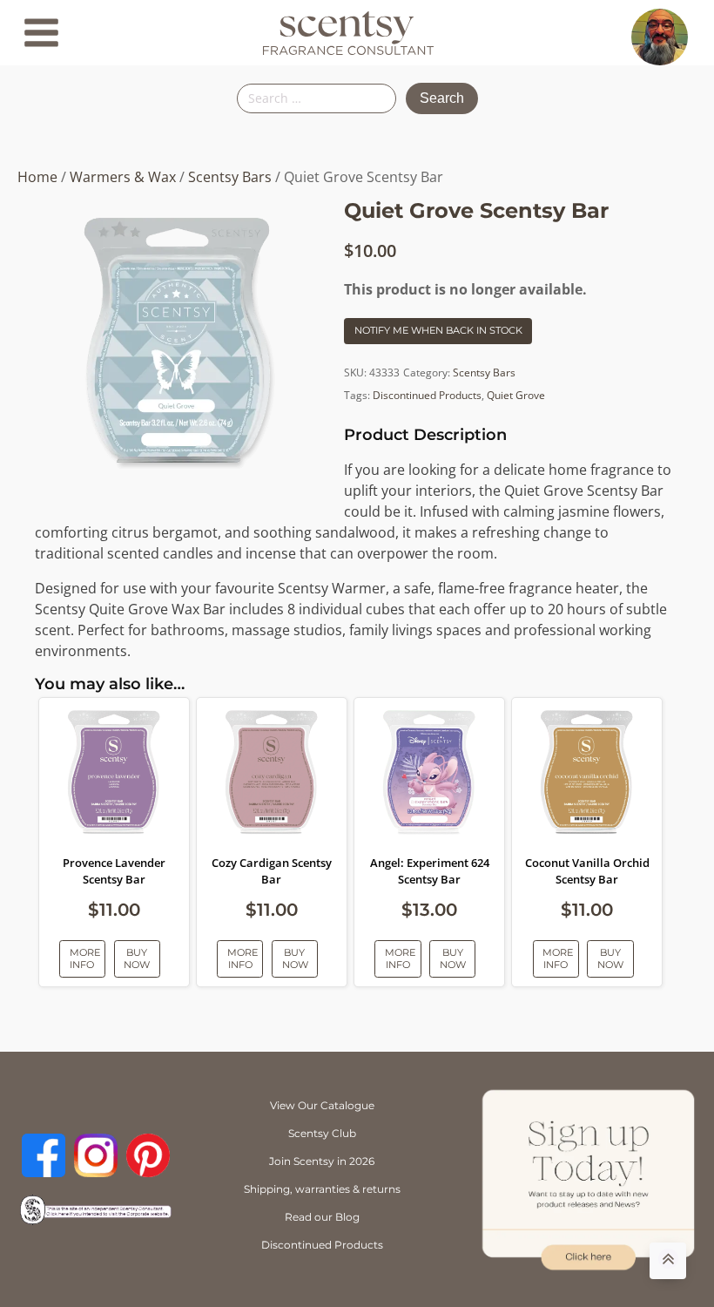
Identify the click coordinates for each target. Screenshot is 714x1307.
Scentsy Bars (230, 176)
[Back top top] (668, 1261)
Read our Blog (322, 1216)
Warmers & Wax (123, 176)
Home (37, 176)
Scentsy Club (322, 1133)
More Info (85, 958)
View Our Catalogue (322, 1105)
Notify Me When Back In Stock (438, 330)
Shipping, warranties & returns (322, 1188)
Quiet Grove (516, 395)
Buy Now (137, 958)
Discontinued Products (427, 395)
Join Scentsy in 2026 (321, 1161)
